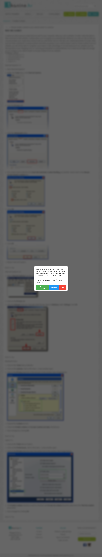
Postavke (54, 287)
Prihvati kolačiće (42, 287)
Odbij (62, 287)
